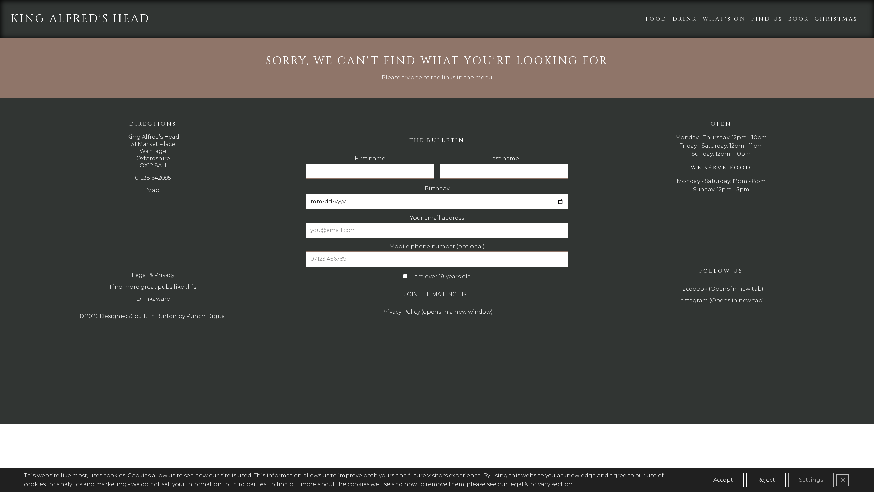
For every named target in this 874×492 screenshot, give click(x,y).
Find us (767, 19)
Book (798, 19)
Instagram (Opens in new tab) (721, 300)
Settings (811, 480)
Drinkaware (153, 299)
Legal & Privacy (153, 275)
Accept (723, 480)
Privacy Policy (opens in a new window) (437, 312)
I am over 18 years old (440, 276)
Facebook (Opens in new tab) (721, 289)
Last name (504, 158)
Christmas (836, 19)
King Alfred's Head (80, 19)
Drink (685, 19)
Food (656, 19)
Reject (766, 480)
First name (370, 158)
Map (152, 190)
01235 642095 (153, 178)
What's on (724, 19)
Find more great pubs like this (153, 287)
